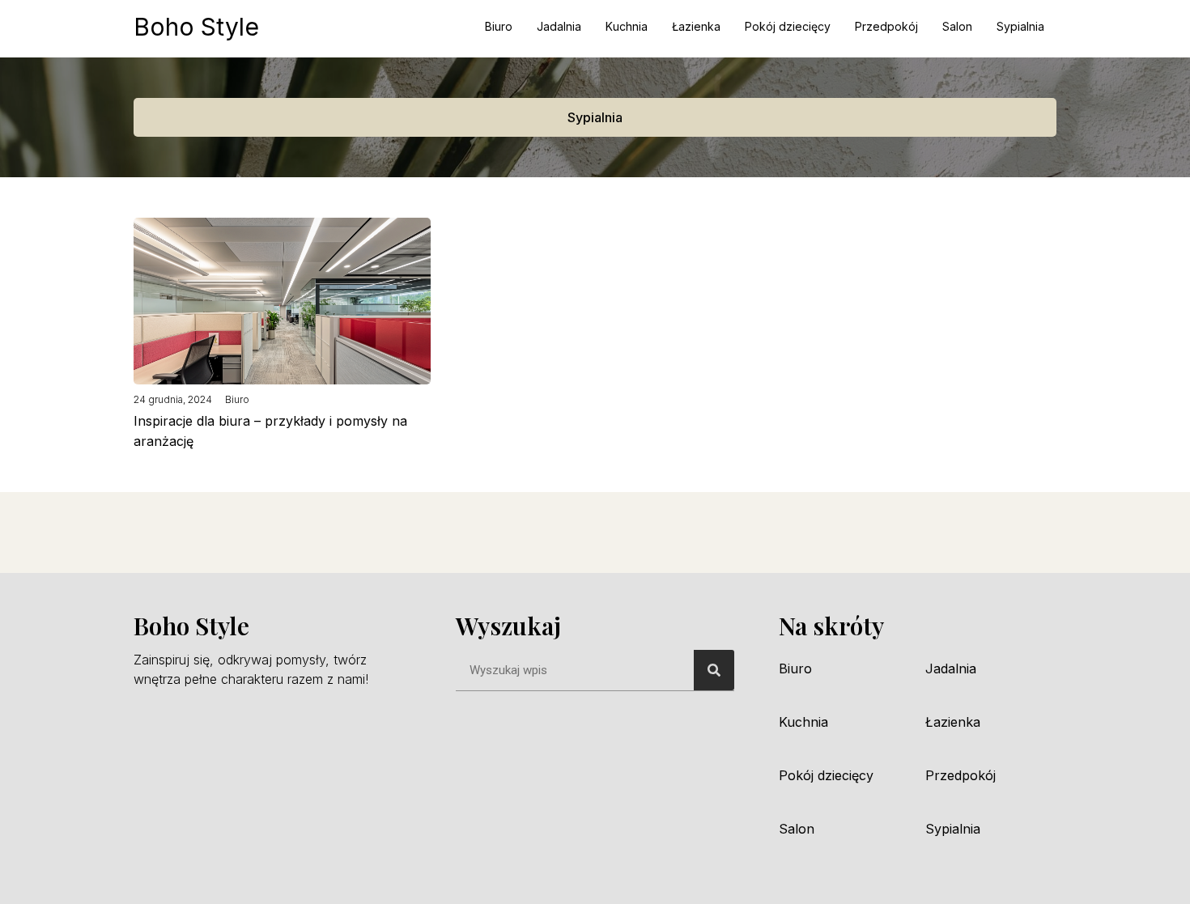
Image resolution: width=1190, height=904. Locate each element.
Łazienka (696, 26)
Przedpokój (886, 26)
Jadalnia (559, 26)
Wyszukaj (508, 625)
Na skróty (831, 625)
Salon (957, 26)
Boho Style (196, 26)
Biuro (498, 26)
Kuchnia (627, 26)
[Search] (714, 670)
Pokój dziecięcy (788, 26)
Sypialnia (1020, 26)
